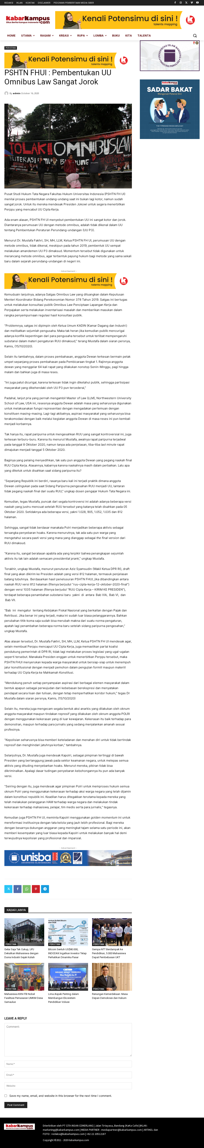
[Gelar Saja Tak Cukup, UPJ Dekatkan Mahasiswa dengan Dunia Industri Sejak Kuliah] (24, 932)
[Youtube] (197, 3)
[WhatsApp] (27, 889)
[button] (195, 35)
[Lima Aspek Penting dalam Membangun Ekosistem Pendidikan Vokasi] (68, 977)
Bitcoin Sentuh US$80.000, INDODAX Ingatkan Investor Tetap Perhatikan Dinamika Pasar (67, 953)
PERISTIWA (11, 47)
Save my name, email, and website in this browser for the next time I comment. (60, 1095)
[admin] (7, 93)
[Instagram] (180, 3)
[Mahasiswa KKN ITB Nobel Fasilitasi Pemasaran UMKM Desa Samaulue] (24, 977)
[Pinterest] (36, 889)
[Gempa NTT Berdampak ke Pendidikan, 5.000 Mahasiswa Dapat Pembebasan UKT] (112, 932)
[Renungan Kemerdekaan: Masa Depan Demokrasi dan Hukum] (112, 977)
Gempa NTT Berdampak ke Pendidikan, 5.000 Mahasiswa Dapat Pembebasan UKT (109, 953)
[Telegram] (45, 889)
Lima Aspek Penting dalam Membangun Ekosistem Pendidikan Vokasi (63, 998)
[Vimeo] (191, 3)
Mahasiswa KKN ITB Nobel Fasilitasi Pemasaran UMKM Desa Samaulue (23, 998)
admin (17, 93)
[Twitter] (186, 3)
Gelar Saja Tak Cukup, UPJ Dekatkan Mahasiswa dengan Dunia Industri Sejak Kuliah (21, 953)
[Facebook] (175, 3)
